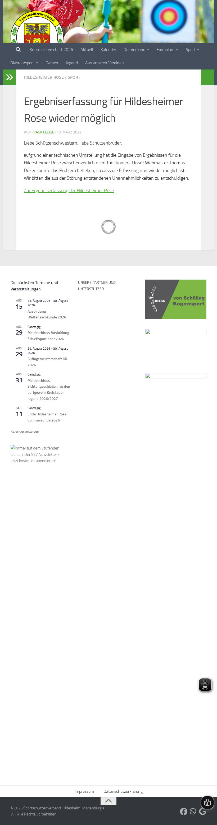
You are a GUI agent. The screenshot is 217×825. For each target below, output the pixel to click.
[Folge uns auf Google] (202, 811)
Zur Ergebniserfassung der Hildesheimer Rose (69, 190)
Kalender (108, 49)
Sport (190, 49)
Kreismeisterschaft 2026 (51, 49)
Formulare (165, 49)
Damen (52, 62)
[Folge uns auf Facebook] (183, 811)
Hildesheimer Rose (44, 77)
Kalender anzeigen (25, 431)
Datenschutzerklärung (123, 791)
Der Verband (134, 49)
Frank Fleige (42, 132)
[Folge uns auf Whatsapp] (193, 811)
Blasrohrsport (22, 62)
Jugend (72, 62)
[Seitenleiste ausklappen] (9, 77)
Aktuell (86, 49)
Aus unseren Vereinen (104, 62)
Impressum (84, 791)
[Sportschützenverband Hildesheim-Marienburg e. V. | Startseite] (37, 37)
